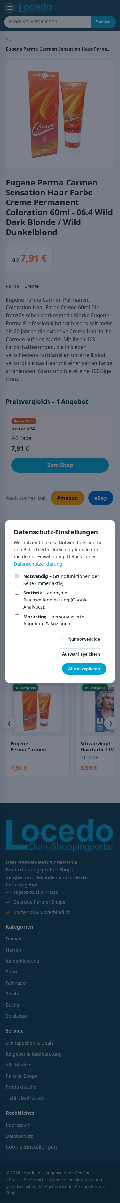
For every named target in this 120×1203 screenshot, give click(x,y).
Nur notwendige (84, 639)
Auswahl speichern (81, 654)
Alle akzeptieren (84, 668)
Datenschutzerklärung (38, 564)
